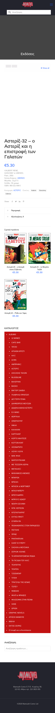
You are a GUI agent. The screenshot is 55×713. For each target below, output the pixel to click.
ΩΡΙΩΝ (14, 608)
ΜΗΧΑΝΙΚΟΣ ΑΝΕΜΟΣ (20, 473)
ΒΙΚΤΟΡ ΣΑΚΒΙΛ (18, 391)
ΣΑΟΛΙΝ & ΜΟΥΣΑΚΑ (20, 547)
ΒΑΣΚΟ (14, 386)
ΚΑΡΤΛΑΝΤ (16, 434)
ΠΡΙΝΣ (14, 534)
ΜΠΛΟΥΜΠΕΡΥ (17, 491)
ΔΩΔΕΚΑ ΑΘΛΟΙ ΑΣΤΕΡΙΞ (21, 408)
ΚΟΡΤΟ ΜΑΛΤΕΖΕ (18, 438)
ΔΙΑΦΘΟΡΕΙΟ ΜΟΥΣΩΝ (21, 404)
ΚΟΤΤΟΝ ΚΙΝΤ (17, 443)
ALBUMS (12, 334)
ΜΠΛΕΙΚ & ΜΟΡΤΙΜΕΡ (20, 486)
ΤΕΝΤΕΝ (14, 569)
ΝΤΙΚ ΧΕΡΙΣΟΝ (17, 508)
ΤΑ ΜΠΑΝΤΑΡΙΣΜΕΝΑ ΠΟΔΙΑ (23, 556)
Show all (46, 68)
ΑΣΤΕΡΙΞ (17, 190)
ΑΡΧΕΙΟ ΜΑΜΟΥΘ (16, 617)
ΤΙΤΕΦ (14, 578)
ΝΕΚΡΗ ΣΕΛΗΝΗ (18, 504)
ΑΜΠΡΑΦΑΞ (16, 364)
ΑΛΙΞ (13, 356)
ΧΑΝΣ (13, 604)
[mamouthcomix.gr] (27, 4)
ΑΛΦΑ (13, 360)
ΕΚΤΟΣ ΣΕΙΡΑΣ (15, 626)
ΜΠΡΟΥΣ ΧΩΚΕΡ (18, 499)
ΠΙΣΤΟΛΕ (15, 530)
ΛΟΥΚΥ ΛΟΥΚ (17, 452)
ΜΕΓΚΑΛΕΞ (16, 469)
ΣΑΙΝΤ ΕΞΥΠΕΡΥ (18, 543)
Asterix (33, 190)
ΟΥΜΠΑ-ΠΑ (16, 521)
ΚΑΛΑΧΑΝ (15, 430)
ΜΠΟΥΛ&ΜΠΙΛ (17, 495)
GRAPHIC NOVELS (16, 613)
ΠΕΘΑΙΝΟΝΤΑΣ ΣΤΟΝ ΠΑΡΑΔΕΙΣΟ (25, 526)
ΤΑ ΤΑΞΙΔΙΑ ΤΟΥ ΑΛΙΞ (20, 560)
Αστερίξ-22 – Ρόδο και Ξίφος (16, 313)
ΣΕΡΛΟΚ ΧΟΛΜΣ (18, 552)
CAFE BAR (15, 343)
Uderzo (8, 194)
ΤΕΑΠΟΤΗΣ (16, 565)
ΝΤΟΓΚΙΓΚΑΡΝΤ (18, 513)
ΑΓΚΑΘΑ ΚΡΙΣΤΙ (18, 351)
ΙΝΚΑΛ (14, 425)
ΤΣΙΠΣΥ (14, 587)
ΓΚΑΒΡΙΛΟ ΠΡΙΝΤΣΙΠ (20, 395)
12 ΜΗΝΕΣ (15, 338)
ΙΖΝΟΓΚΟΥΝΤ (17, 421)
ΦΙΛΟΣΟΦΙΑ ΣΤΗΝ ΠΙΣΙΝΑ (22, 600)
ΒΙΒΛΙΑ (12, 622)
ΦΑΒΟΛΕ (15, 591)
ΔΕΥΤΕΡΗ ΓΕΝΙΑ (18, 399)
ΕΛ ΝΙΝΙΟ (15, 412)
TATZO (14, 347)
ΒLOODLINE (16, 377)
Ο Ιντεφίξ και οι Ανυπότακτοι (20, 630)
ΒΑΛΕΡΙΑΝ (15, 382)
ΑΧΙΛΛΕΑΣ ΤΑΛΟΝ (19, 373)
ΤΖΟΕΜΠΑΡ (16, 574)
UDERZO (21, 178)
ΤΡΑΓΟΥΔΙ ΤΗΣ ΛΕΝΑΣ (20, 582)
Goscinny (42, 190)
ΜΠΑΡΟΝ (15, 478)
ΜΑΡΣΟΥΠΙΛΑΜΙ (18, 460)
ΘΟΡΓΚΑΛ (15, 417)
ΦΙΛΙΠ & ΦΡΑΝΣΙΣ (18, 595)
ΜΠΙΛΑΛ (14, 482)
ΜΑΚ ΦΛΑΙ (15, 456)
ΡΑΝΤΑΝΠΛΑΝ (17, 539)
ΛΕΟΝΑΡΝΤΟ (16, 447)
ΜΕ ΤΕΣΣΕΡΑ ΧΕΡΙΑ (19, 465)
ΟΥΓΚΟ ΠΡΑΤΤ (17, 517)
